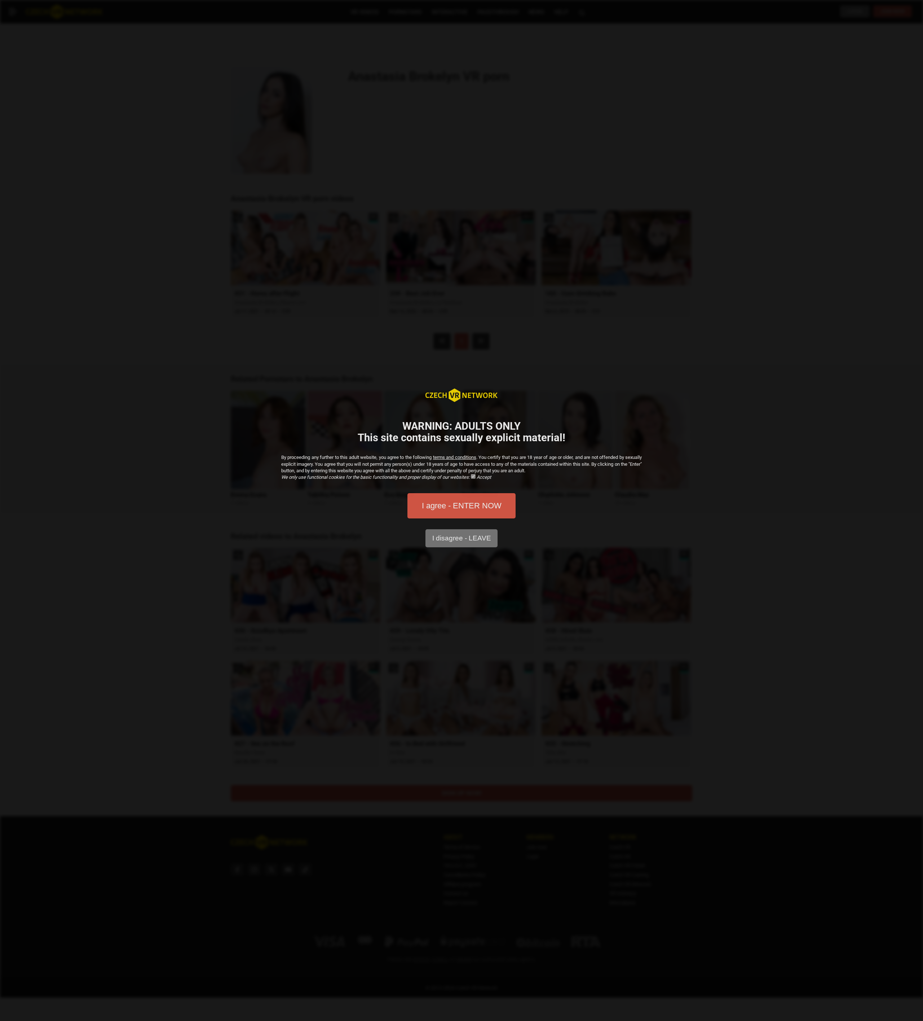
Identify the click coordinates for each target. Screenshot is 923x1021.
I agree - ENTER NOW (462, 505)
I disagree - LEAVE (461, 538)
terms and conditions (454, 457)
